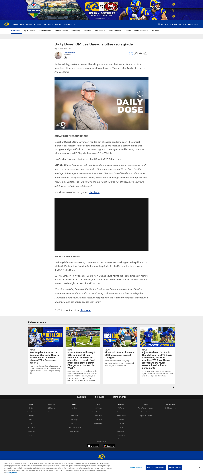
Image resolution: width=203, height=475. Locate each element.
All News (74, 408)
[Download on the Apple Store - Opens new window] (93, 446)
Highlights (98, 419)
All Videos (98, 408)
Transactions (31, 431)
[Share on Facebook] (131, 55)
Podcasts (74, 423)
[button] (101, 224)
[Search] (159, 24)
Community (74, 412)
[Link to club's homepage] (6, 24)
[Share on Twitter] (136, 55)
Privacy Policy (11, 472)
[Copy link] (145, 54)
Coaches (31, 416)
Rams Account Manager (145, 408)
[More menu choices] (75, 24)
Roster (31, 408)
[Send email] (140, 55)
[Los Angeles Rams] (101, 457)
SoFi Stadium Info (170, 408)
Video (98, 404)
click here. (94, 192)
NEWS (74, 404)
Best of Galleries (121, 416)
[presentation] (174, 387)
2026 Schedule (51, 408)
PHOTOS (121, 404)
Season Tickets (145, 412)
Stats (31, 423)
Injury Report (31, 427)
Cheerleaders (98, 423)
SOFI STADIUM (170, 404)
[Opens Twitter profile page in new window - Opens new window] (65, 57)
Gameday (121, 419)
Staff (30, 419)
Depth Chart (31, 412)
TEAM (31, 404)
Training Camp (74, 431)
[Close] (199, 467)
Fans (121, 427)
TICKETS (145, 404)
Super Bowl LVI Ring (74, 427)
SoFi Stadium (121, 431)
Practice (121, 423)
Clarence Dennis (69, 52)
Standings (51, 412)
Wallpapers (121, 439)
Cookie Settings (136, 467)
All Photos (121, 408)
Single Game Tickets (145, 416)
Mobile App (74, 419)
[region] (101, 467)
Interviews (98, 416)
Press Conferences (98, 412)
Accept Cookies (175, 467)
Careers (30, 435)
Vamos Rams (74, 416)
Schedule (51, 404)
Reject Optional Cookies (155, 467)
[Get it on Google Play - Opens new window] (109, 447)
